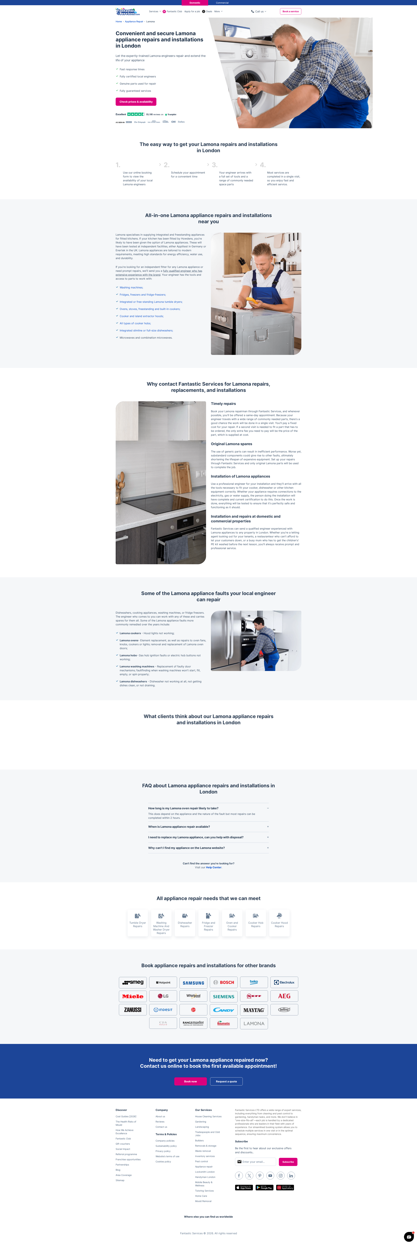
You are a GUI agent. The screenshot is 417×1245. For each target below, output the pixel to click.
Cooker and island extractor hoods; (142, 316)
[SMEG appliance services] (133, 982)
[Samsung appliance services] (193, 983)
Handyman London (205, 1177)
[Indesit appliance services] (163, 1009)
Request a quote (226, 1081)
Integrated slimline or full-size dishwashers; (146, 330)
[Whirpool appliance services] (193, 996)
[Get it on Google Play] (264, 1187)
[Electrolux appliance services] (284, 982)
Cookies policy (163, 1161)
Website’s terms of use (167, 1156)
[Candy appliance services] (224, 1010)
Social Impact (123, 1149)
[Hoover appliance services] (193, 1009)
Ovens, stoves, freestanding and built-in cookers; (150, 309)
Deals (209, 11)
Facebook (239, 1175)
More (217, 11)
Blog (118, 1169)
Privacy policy (163, 1151)
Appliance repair (204, 1166)
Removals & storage (205, 1145)
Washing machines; (131, 287)
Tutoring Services (204, 1190)
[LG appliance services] (163, 996)
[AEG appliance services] (284, 996)
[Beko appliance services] (254, 982)
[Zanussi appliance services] (133, 1009)
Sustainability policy (166, 1145)
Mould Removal (203, 1201)
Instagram (281, 1175)
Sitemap (120, 1180)
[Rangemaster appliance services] (193, 1023)
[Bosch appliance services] (224, 982)
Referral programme (126, 1154)
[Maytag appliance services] (254, 1010)
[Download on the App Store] (244, 1187)
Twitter (249, 1175)
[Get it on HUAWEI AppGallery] (285, 1187)
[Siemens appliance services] (224, 996)
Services (153, 11)
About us (160, 1116)
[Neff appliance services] (254, 996)
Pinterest (260, 1175)
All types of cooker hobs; (135, 323)
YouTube (270, 1175)
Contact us (161, 1126)
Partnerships (122, 1164)
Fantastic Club (174, 11)
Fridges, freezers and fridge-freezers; (143, 294)
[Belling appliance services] (284, 1009)
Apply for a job (192, 11)
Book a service (291, 11)
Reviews (160, 1121)
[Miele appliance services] (133, 996)
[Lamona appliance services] (254, 1023)
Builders (199, 1140)
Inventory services (205, 1156)
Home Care (201, 1195)
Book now (190, 1081)
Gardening (200, 1121)
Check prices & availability (136, 101)
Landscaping (202, 1126)
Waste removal (203, 1151)
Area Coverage (124, 1175)
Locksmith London (205, 1171)
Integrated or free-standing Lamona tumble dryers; (151, 301)
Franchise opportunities (128, 1159)
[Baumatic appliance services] (224, 1023)
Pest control (201, 1161)
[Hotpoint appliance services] (163, 982)
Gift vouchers (123, 1143)
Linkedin (291, 1175)
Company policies (165, 1140)
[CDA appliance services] (163, 1023)
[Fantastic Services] (128, 11)
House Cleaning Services (208, 1116)
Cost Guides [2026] (126, 1116)
